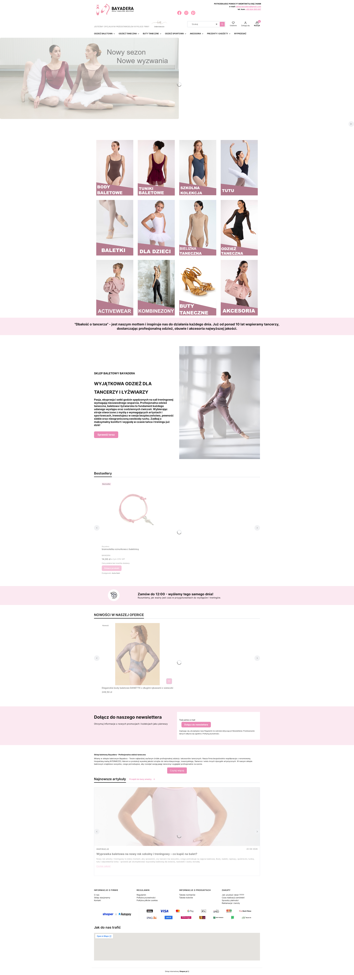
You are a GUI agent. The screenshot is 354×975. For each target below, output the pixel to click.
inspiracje (102, 849)
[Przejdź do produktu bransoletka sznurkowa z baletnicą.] (136, 513)
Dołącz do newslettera (196, 724)
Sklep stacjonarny (102, 897)
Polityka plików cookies (147, 900)
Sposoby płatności (230, 900)
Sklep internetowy (176, 971)
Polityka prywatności (146, 897)
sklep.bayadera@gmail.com (248, 6)
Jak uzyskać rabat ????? (233, 895)
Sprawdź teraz (106, 434)
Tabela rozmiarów (187, 895)
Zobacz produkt (111, 568)
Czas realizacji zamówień (233, 897)
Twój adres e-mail (187, 720)
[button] (222, 24)
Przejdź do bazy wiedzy (140, 779)
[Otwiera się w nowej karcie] (179, 13)
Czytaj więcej (177, 770)
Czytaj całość (103, 866)
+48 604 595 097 (253, 9)
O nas (96, 895)
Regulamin (141, 895)
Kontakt (97, 900)
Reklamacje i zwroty (231, 903)
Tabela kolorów (186, 897)
